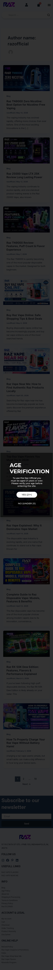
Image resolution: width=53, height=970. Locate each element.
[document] (26, 485)
